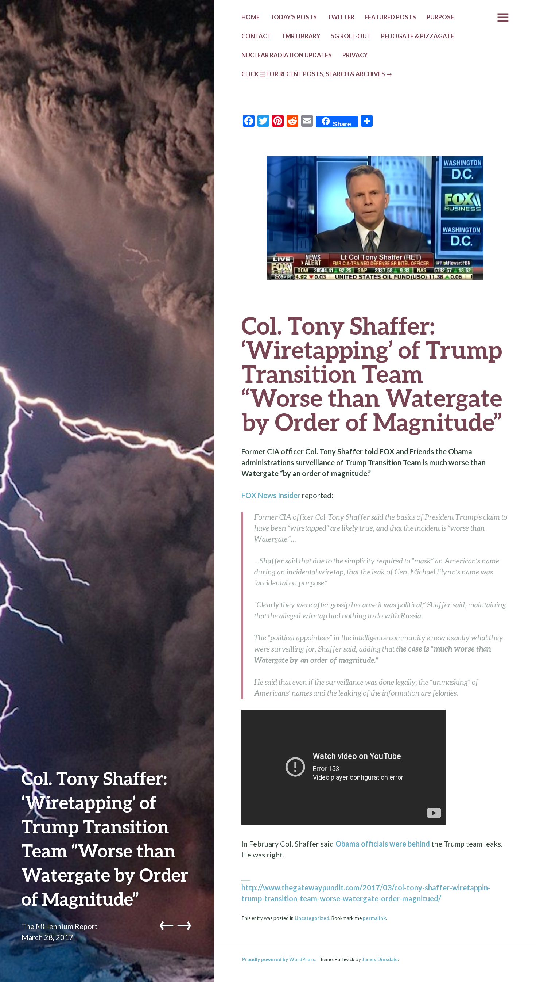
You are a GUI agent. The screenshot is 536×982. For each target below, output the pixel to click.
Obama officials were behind (382, 843)
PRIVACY (355, 55)
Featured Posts (390, 17)
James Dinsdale (380, 959)
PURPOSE (440, 17)
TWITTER (340, 17)
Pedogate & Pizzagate (417, 36)
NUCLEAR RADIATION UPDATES (286, 55)
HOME (250, 17)
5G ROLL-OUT (351, 36)
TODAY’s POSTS (293, 17)
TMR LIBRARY (300, 36)
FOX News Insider (270, 495)
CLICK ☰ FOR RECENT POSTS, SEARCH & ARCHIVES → (316, 74)
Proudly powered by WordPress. (279, 959)
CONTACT (256, 36)
